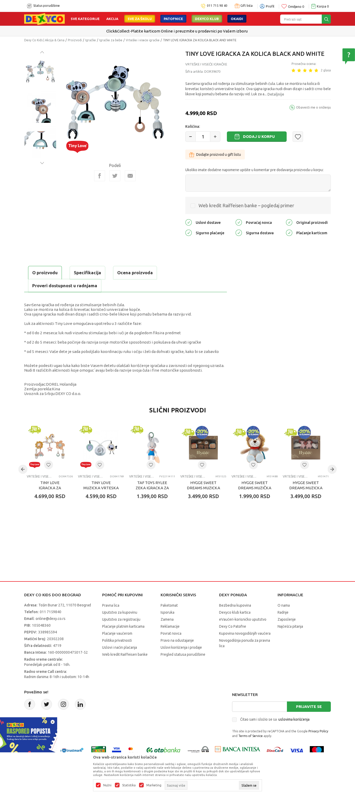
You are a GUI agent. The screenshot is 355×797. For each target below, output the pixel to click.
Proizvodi (75, 40)
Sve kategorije (85, 19)
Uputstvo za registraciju (121, 619)
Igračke (90, 40)
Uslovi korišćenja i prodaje (181, 647)
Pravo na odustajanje (177, 640)
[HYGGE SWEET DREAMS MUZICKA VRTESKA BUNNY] (306, 447)
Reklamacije (170, 626)
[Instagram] (63, 704)
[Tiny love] (77, 146)
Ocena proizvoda (135, 272)
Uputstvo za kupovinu (119, 612)
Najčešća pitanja (290, 626)
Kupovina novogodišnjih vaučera (245, 633)
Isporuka (167, 612)
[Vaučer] (98, 750)
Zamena (167, 619)
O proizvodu (45, 272)
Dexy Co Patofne (232, 626)
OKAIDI (237, 19)
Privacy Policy (318, 731)
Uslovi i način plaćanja (119, 647)
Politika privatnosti (117, 640)
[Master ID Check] (133, 750)
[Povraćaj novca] (238, 222)
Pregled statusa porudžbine (183, 654)
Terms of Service (250, 736)
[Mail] (130, 176)
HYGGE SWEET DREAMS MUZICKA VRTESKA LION (203, 487)
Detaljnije (275, 94)
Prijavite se (309, 706)
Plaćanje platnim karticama (123, 626)
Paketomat (169, 605)
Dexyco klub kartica (235, 612)
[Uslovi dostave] (188, 222)
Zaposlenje (287, 619)
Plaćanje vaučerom (117, 633)
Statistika (129, 785)
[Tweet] (115, 176)
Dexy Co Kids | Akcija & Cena (44, 40)
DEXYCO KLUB (207, 19)
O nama (284, 605)
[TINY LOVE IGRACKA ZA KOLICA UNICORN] (50, 447)
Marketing (153, 785)
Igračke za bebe (110, 40)
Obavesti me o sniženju (313, 107)
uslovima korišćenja (294, 719)
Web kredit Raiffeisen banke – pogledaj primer (246, 205)
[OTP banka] (163, 750)
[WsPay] (198, 750)
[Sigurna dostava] (238, 232)
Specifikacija (87, 272)
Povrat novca (171, 633)
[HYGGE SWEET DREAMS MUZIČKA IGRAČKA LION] (254, 447)
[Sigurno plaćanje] (188, 232)
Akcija (112, 19)
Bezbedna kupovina (235, 605)
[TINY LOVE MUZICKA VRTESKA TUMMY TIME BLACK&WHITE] (101, 447)
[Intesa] (237, 750)
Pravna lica (110, 605)
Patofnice (173, 19)
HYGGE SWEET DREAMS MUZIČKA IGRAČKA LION (254, 487)
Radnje (283, 612)
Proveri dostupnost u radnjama (64, 285)
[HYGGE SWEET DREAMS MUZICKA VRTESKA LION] (203, 447)
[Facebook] (99, 176)
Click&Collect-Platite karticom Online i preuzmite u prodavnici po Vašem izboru (177, 31)
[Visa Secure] (116, 750)
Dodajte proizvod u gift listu (218, 154)
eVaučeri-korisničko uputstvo (242, 619)
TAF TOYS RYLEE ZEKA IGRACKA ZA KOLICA (152, 487)
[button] (298, 136)
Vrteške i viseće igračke (143, 40)
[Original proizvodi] (289, 222)
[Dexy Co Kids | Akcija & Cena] (44, 19)
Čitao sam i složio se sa (275, 719)
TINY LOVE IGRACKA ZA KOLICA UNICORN (49, 487)
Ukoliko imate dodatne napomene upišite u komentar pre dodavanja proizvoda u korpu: (254, 170)
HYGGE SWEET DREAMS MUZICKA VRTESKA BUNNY (306, 487)
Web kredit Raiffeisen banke (125, 654)
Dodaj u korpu (259, 136)
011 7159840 (50, 612)
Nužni (107, 785)
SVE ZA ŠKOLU (140, 19)
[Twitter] (46, 704)
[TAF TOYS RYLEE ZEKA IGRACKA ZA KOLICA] (152, 447)
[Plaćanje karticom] (289, 232)
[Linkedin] (80, 704)
